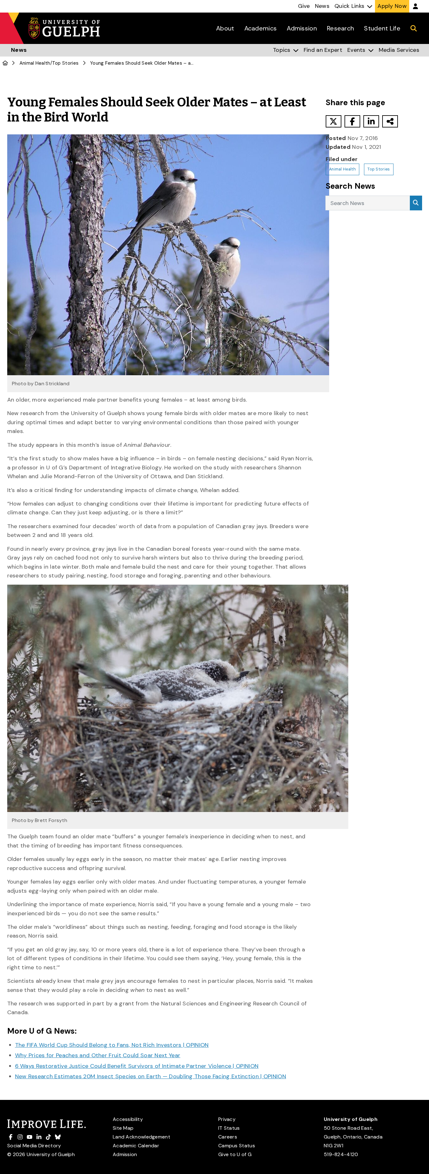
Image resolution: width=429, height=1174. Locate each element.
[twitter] (333, 121)
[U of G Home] (5, 63)
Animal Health (34, 63)
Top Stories (65, 63)
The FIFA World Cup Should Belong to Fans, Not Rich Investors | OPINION (112, 1045)
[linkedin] (371, 121)
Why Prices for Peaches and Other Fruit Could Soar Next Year (98, 1055)
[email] (390, 121)
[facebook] (352, 121)
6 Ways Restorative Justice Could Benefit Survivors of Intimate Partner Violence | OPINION (137, 1066)
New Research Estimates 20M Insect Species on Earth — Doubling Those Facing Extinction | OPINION (150, 1076)
